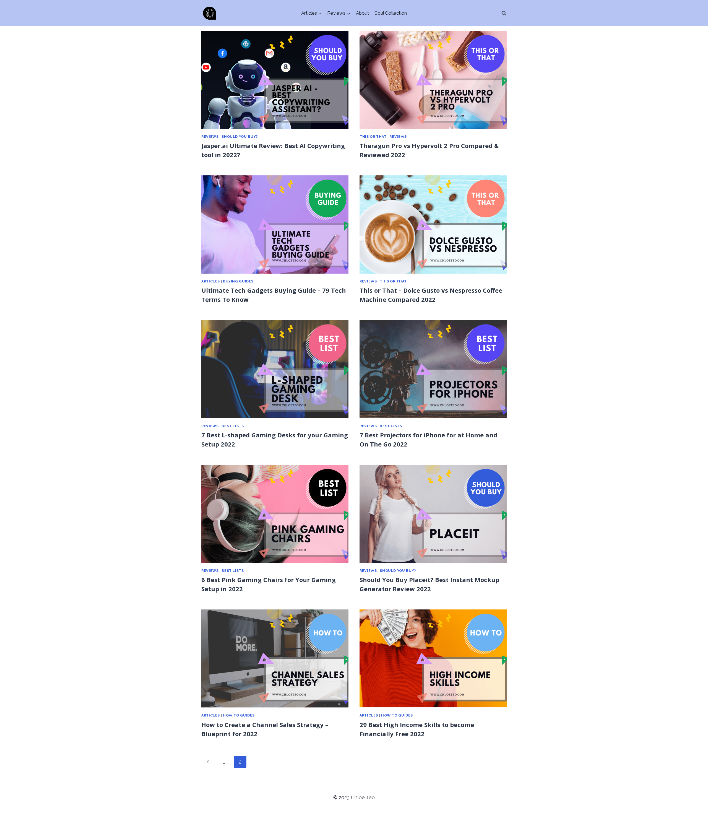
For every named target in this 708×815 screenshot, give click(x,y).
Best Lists (233, 426)
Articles (210, 281)
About (362, 13)
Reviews (209, 136)
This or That (373, 136)
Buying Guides (238, 281)
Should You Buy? (240, 136)
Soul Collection (390, 13)
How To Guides (239, 715)
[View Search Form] (504, 13)
